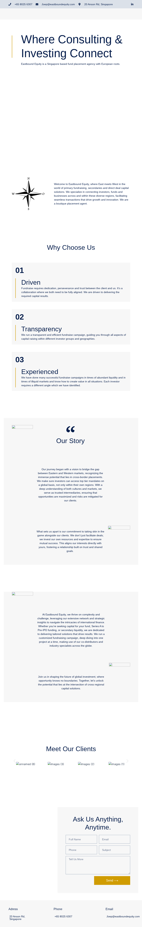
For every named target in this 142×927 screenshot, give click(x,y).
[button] (14, 761)
